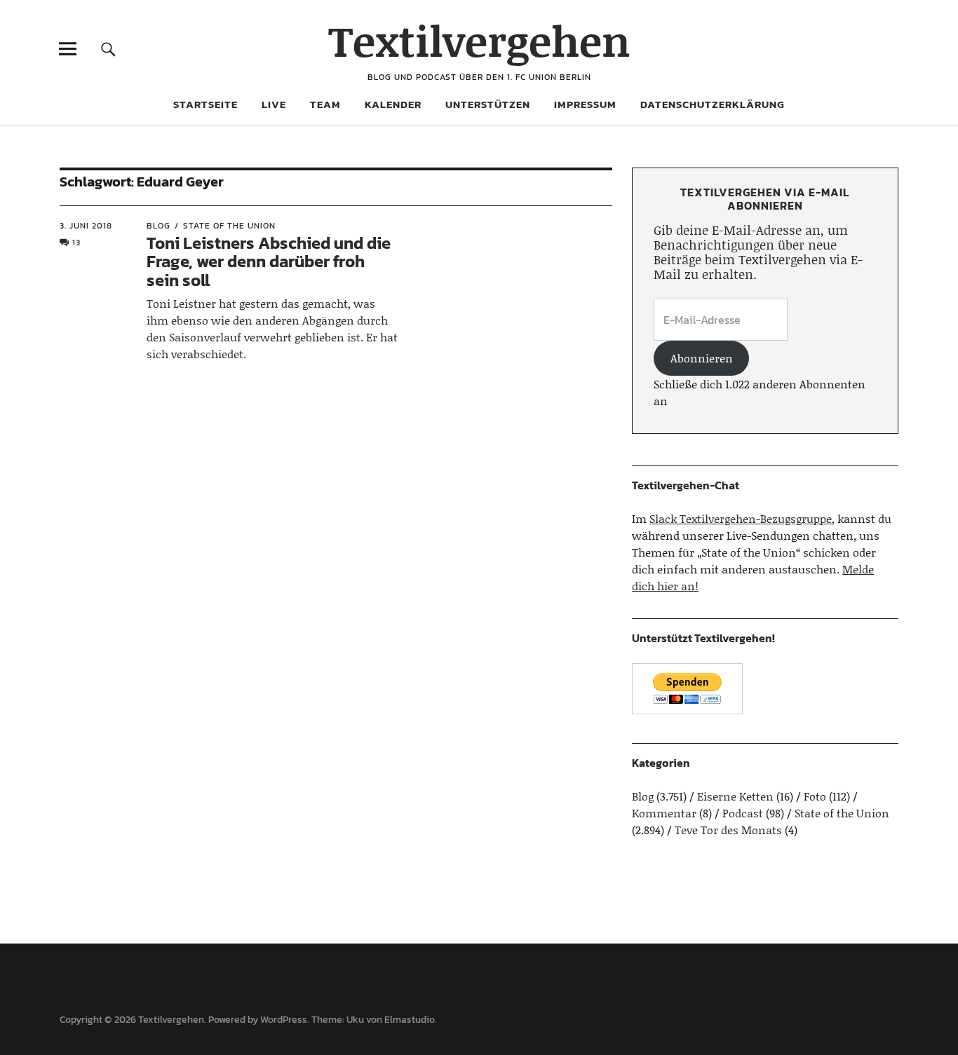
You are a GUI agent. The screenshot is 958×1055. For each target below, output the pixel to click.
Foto (815, 796)
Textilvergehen (479, 40)
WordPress (283, 1019)
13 (76, 242)
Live (274, 104)
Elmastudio (409, 1019)
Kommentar (664, 813)
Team (325, 104)
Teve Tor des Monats (728, 830)
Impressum (585, 104)
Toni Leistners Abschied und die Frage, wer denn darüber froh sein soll (269, 261)
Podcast (742, 813)
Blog (158, 225)
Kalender (393, 104)
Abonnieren (701, 358)
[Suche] (108, 48)
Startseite (205, 104)
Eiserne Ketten (735, 796)
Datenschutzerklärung (712, 104)
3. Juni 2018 (86, 225)
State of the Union (229, 225)
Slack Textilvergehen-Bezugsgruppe (740, 518)
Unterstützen (487, 104)
